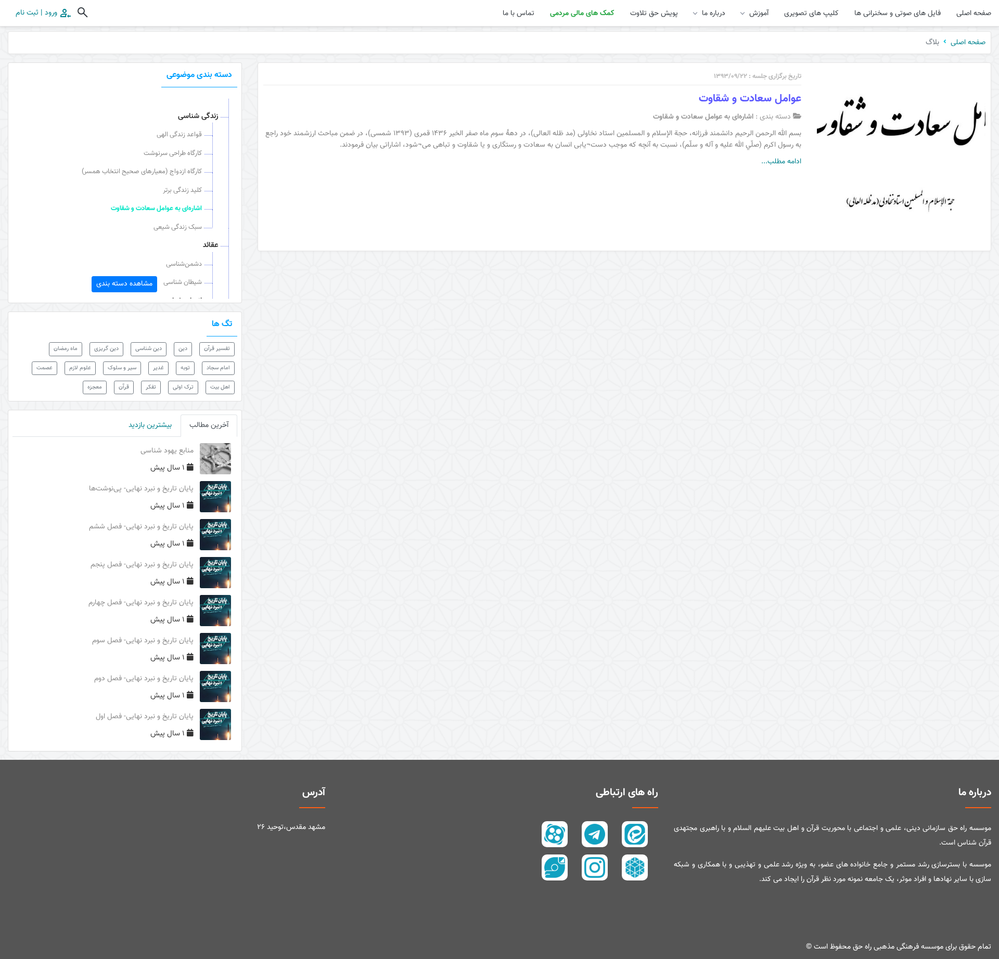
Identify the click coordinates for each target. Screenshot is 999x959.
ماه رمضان (66, 348)
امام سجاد (218, 368)
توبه (185, 368)
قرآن (124, 387)
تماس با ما (518, 13)
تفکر (151, 387)
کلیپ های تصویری (811, 13)
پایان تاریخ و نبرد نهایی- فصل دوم (144, 678)
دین (182, 348)
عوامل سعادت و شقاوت (750, 98)
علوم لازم (80, 368)
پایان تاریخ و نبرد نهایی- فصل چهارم (141, 602)
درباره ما (713, 13)
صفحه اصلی (973, 13)
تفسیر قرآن (217, 348)
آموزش (759, 13)
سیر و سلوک (122, 368)
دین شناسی (148, 348)
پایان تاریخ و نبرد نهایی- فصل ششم (141, 527)
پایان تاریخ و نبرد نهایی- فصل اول (145, 716)
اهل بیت (220, 387)
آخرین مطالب (208, 425)
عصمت (44, 368)
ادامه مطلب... (781, 161)
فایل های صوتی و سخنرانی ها (897, 13)
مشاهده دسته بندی (124, 284)
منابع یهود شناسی (167, 451)
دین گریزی (106, 348)
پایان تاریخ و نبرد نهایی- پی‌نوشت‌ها (141, 489)
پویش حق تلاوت (654, 13)
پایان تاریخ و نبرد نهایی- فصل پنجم (142, 565)
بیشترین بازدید (150, 425)
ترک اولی (183, 387)
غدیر (158, 368)
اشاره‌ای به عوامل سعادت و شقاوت (703, 117)
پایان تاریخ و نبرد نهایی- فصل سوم (143, 640)
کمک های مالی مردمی (582, 13)
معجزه (94, 387)
